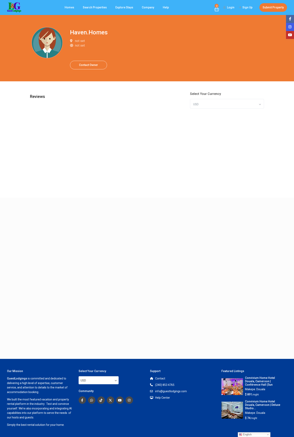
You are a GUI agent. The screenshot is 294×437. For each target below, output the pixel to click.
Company (148, 7)
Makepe (250, 389)
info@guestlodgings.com (171, 391)
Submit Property (273, 7)
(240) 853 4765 (164, 384)
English (247, 434)
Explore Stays (124, 7)
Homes (69, 7)
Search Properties (95, 7)
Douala (260, 389)
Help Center (162, 397)
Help (166, 7)
